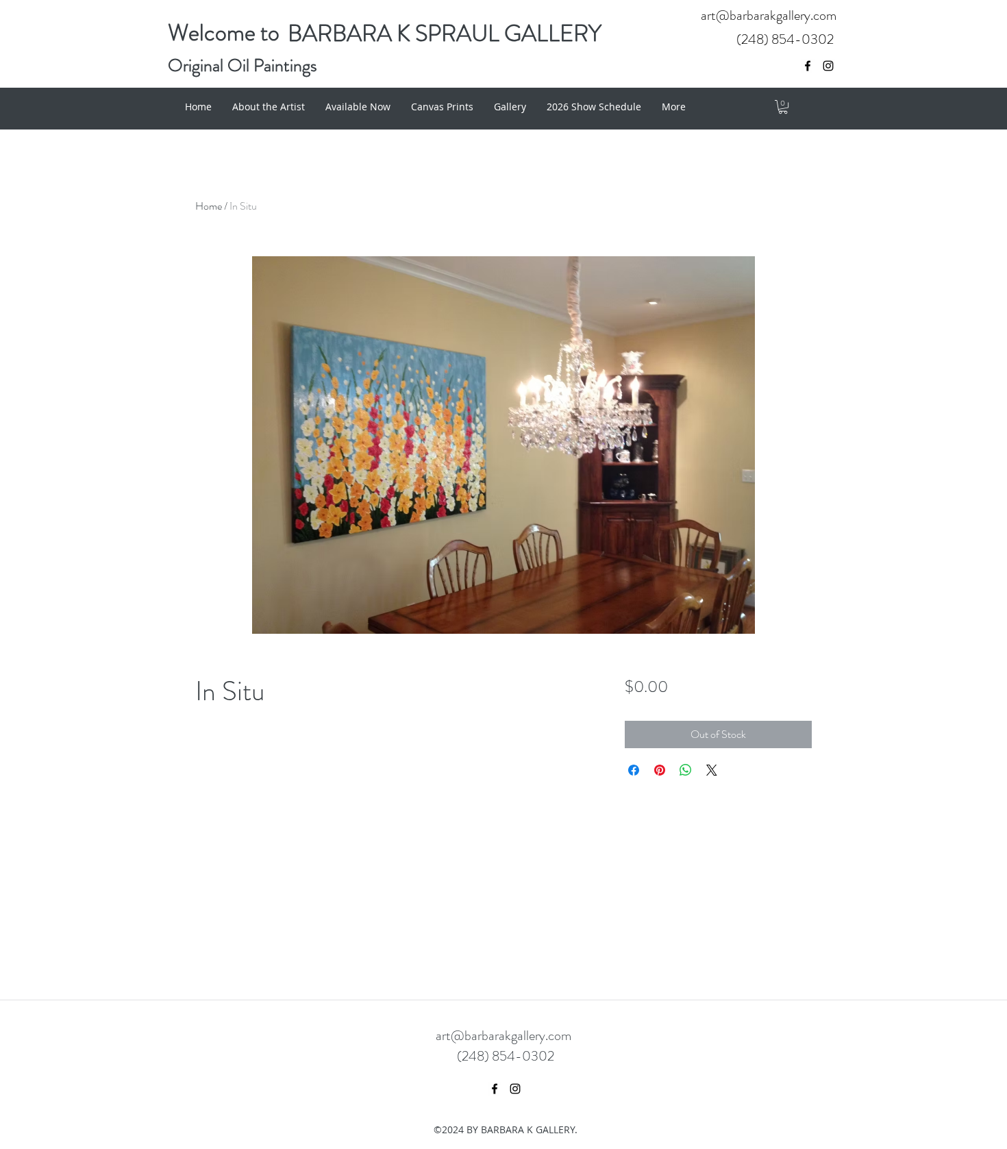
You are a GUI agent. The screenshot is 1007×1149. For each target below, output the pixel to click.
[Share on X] (712, 770)
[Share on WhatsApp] (685, 770)
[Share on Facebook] (633, 770)
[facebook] (808, 66)
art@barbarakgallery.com (768, 15)
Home (208, 206)
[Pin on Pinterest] (659, 770)
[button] (783, 107)
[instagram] (828, 66)
